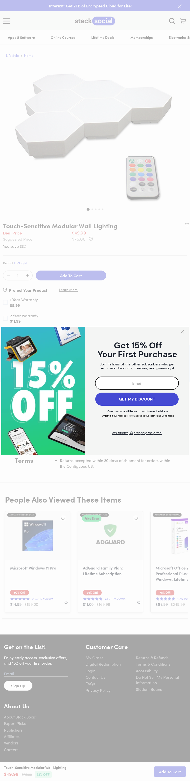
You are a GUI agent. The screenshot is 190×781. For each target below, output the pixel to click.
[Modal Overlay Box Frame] (95, 390)
